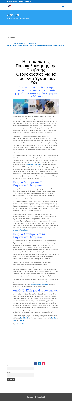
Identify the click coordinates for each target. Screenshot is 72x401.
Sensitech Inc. (21, 324)
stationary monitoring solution (40, 284)
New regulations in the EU (34, 164)
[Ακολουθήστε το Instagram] (43, 363)
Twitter (15, 320)
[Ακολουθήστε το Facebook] (35, 363)
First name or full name (14, 366)
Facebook (54, 318)
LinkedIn (22, 320)
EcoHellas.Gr (24, 318)
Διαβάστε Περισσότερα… (21, 230)
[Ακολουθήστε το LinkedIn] (39, 363)
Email (8, 372)
